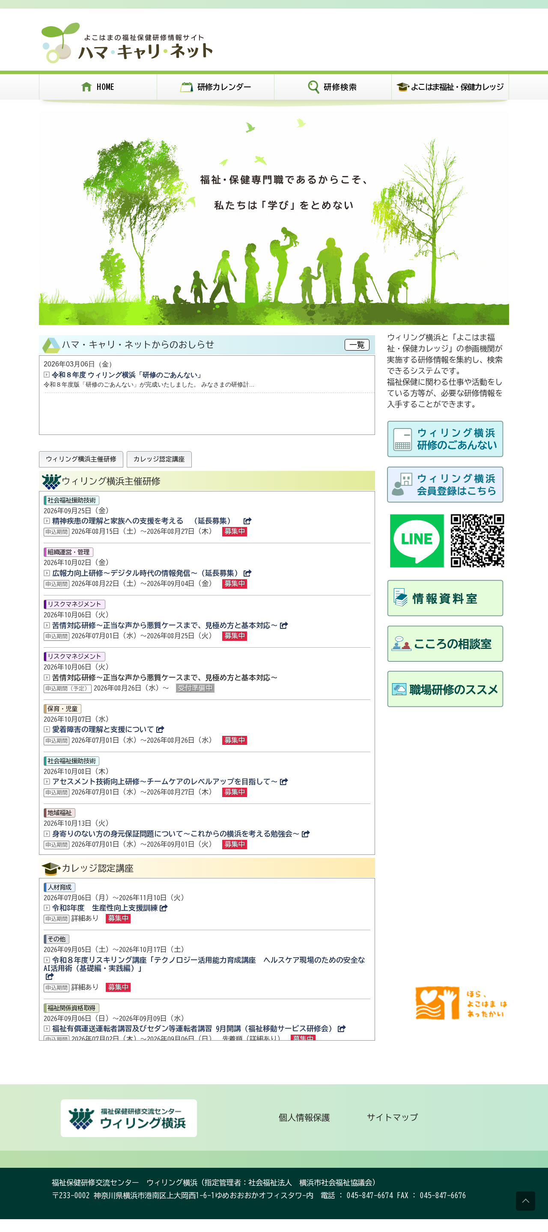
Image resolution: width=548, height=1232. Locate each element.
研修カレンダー (224, 87)
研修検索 (340, 87)
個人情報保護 (304, 1117)
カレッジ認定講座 (159, 459)
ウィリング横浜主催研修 (81, 459)
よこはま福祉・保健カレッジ (457, 87)
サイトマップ (392, 1117)
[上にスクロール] (525, 1201)
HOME (106, 87)
